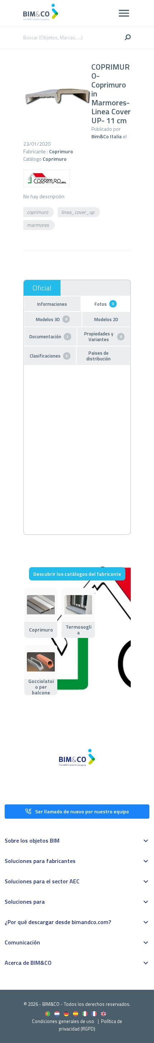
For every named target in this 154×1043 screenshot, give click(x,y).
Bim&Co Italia (106, 136)
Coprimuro (61, 151)
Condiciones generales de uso (63, 1021)
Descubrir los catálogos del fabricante (77, 574)
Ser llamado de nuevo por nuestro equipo (82, 811)
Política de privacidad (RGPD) (90, 1025)
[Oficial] (42, 288)
